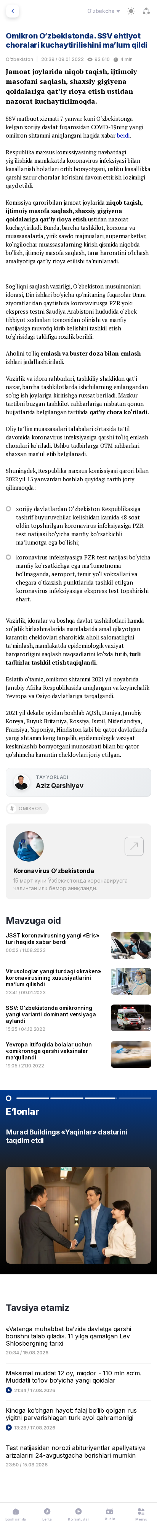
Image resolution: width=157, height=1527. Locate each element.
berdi (123, 135)
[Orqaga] (12, 11)
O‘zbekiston (19, 59)
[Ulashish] (146, 11)
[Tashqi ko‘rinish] (131, 11)
